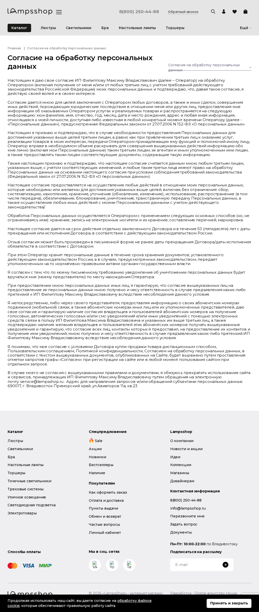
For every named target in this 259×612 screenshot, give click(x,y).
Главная (14, 48)
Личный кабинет (105, 532)
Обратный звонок (183, 12)
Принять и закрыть (229, 603)
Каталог (19, 28)
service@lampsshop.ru (41, 381)
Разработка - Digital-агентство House (203, 593)
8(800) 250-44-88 (139, 11)
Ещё (244, 28)
